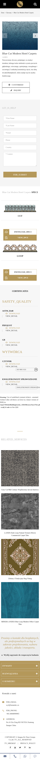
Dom (2, 13)
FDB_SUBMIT (20, 174)
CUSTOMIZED (17, 85)
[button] (35, 35)
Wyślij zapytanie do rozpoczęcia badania (21, 655)
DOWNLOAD (14, 313)
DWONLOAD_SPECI (22, 232)
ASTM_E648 (7, 311)
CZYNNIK (7, 361)
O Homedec (8, 681)
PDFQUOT (7, 325)
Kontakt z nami (9, 693)
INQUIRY (17, 90)
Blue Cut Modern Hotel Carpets (24, 13)
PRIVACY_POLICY (28, 743)
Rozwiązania (10, 673)
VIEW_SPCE (23, 238)
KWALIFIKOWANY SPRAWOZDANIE (19, 379)
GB (3, 340)
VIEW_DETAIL (12, 316)
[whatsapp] (25, 756)
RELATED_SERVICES (14, 439)
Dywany (9, 13)
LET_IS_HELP (9, 108)
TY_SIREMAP (10, 743)
